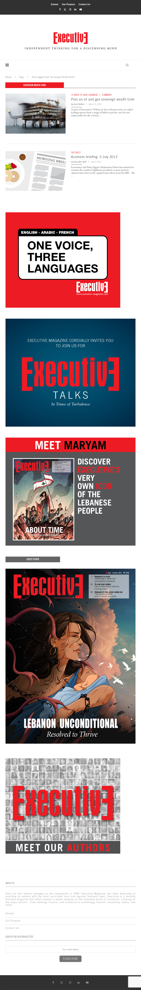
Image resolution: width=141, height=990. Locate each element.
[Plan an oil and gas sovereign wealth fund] (36, 113)
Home (8, 77)
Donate (54, 4)
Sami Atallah (79, 104)
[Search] (127, 65)
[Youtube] (80, 9)
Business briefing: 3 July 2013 (94, 157)
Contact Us (84, 4)
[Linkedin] (75, 9)
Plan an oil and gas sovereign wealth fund (102, 99)
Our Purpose (68, 4)
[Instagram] (70, 9)
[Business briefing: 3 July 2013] (36, 171)
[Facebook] (60, 9)
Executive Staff (80, 162)
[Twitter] (65, 9)
